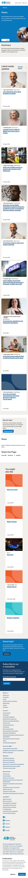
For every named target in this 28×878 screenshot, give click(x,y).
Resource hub (6, 771)
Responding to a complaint (9, 803)
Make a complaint (7, 801)
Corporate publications (9, 717)
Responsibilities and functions (10, 731)
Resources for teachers (9, 760)
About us (5, 7)
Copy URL (4, 455)
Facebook (10, 455)
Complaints (6, 797)
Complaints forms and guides (10, 811)
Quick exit (17, 3)
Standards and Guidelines (9, 733)
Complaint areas (7, 809)
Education (5, 756)
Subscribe (6, 683)
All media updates (20, 67)
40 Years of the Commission (10, 701)
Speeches (10, 555)
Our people (6, 697)
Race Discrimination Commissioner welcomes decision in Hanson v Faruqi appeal (11, 396)
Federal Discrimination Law (10, 719)
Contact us (7, 654)
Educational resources (8, 758)
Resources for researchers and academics (13, 764)
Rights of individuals (8, 752)
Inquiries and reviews (8, 725)
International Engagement (9, 743)
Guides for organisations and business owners (12, 784)
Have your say (6, 723)
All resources (6, 774)
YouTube (7, 824)
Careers (5, 705)
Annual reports (6, 713)
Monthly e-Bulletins (13, 618)
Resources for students (9, 762)
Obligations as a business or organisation (13, 750)
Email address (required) (9, 677)
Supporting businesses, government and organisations (13, 736)
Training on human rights (9, 768)
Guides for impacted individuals (11, 721)
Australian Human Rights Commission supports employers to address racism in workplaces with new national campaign (13, 207)
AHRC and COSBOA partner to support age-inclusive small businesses (12, 169)
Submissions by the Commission (11, 739)
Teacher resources (7, 789)
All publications (7, 776)
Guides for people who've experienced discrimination (13, 780)
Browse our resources (8, 778)
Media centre (6, 703)
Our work (5, 710)
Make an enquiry (7, 799)
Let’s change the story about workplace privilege (12, 92)
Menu (23, 3)
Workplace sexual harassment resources (13, 793)
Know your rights (7, 746)
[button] (5, 40)
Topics (4, 741)
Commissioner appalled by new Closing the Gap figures (13, 322)
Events (4, 699)
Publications (6, 727)
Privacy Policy (5, 870)
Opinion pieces (12, 587)
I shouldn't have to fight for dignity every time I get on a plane (11, 131)
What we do (6, 695)
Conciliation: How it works (9, 805)
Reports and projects (8, 729)
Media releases (12, 522)
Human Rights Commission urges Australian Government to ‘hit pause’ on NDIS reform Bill (13, 282)
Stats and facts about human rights (11, 766)
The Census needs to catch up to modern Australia (13, 243)
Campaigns (6, 715)
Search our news (8, 431)
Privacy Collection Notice (9, 813)
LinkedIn (18, 455)
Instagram (7, 827)
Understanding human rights (10, 748)
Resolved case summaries (9, 807)
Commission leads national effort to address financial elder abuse (13, 357)
